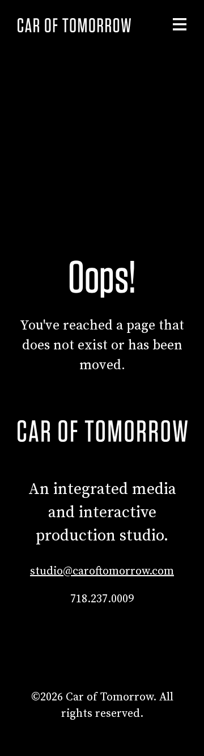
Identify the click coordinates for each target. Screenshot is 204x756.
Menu (179, 24)
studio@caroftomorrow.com (102, 571)
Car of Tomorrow (74, 25)
